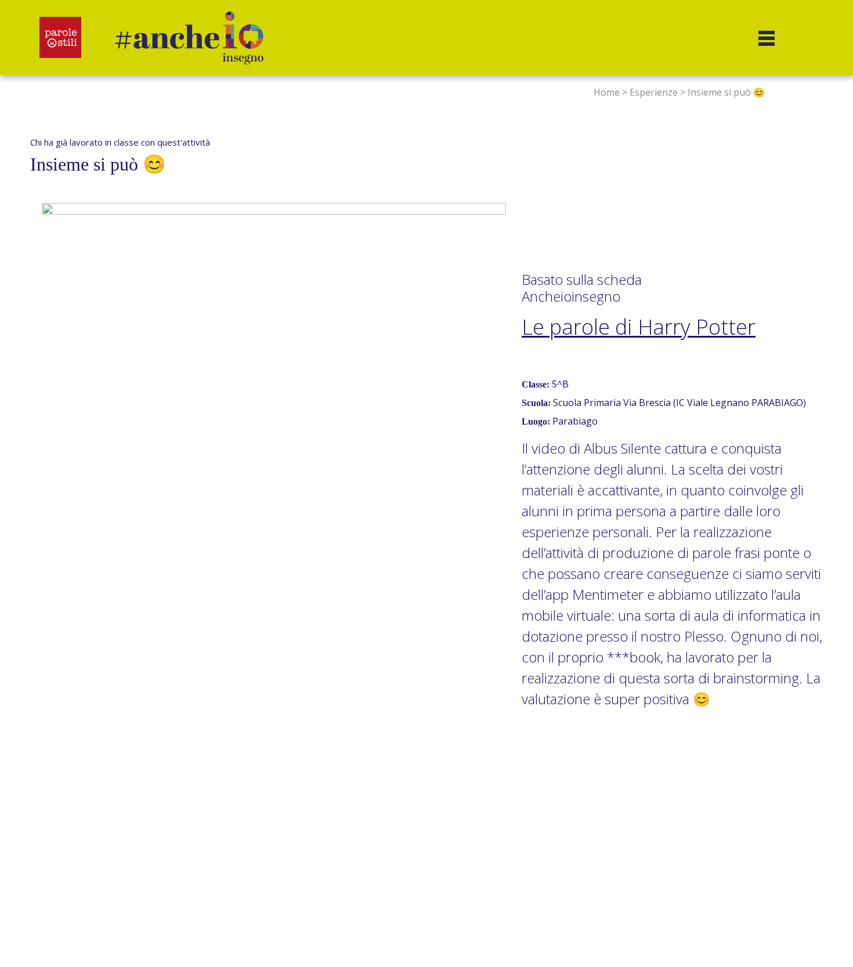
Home (607, 92)
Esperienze (654, 92)
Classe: (536, 384)
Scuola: (536, 403)
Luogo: (536, 421)
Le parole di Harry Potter (639, 327)
